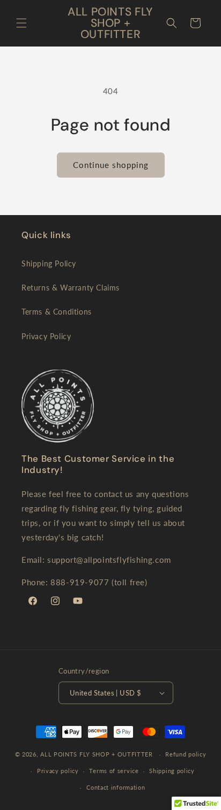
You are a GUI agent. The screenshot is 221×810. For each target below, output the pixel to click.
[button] (21, 23)
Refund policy (185, 754)
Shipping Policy (48, 263)
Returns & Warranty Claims (70, 287)
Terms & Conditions (56, 311)
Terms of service (113, 770)
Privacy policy (58, 770)
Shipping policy (172, 770)
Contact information (115, 787)
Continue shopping (111, 165)
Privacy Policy (46, 336)
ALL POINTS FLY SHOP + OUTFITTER (96, 754)
